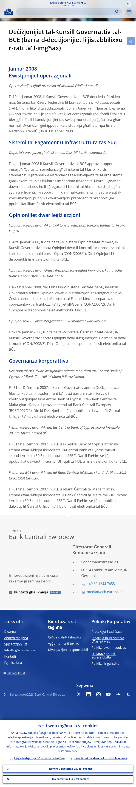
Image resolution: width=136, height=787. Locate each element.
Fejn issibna (13, 663)
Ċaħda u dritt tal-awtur (64, 637)
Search (117, 12)
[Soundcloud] (118, 694)
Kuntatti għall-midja (31, 592)
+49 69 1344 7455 (101, 584)
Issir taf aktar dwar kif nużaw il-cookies (101, 758)
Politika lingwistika (105, 663)
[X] (78, 694)
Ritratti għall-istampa (19, 650)
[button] (128, 4)
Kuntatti (10, 656)
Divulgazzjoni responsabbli (68, 650)
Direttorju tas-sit (16, 673)
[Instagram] (98, 694)
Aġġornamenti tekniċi (64, 643)
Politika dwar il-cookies (109, 647)
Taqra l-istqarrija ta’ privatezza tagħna (39, 758)
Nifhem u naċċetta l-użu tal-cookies (70, 769)
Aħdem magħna (16, 638)
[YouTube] (108, 694)
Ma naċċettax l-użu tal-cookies (70, 779)
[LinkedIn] (88, 694)
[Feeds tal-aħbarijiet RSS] (128, 694)
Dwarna (10, 631)
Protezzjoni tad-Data (107, 631)
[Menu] (129, 12)
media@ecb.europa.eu (105, 592)
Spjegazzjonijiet (15, 644)
